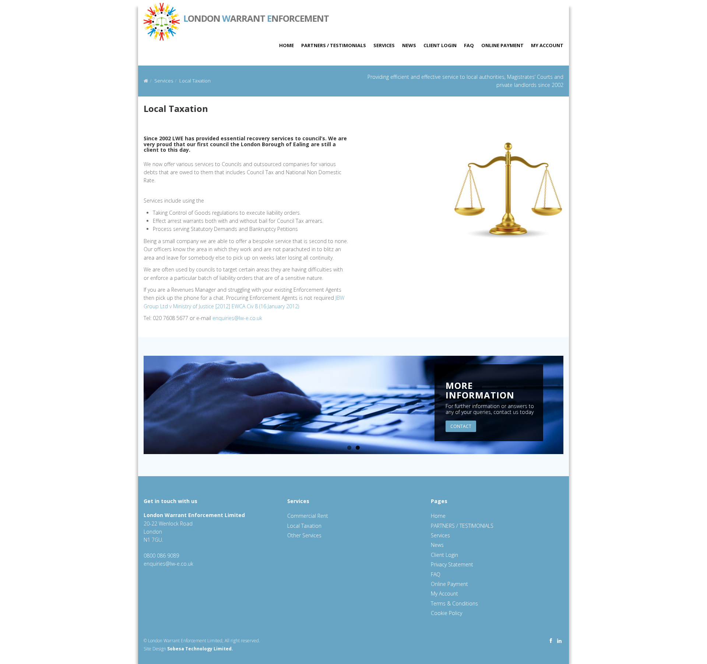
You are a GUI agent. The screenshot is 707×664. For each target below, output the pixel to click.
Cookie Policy (446, 612)
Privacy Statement (452, 564)
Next (571, 407)
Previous (135, 407)
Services (384, 45)
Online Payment (502, 45)
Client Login (440, 45)
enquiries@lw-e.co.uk (237, 318)
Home (286, 45)
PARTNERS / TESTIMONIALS (333, 45)
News (409, 45)
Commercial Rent (307, 515)
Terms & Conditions (454, 603)
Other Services (304, 535)
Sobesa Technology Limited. (200, 649)
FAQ (469, 45)
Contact (460, 426)
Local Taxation (195, 80)
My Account (547, 45)
